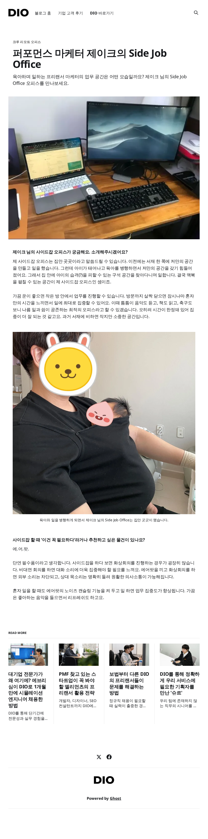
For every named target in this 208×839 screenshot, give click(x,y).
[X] (98, 757)
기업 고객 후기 (70, 12)
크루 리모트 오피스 (27, 41)
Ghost (115, 798)
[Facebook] (109, 757)
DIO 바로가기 (102, 12)
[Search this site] (196, 13)
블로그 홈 (43, 12)
